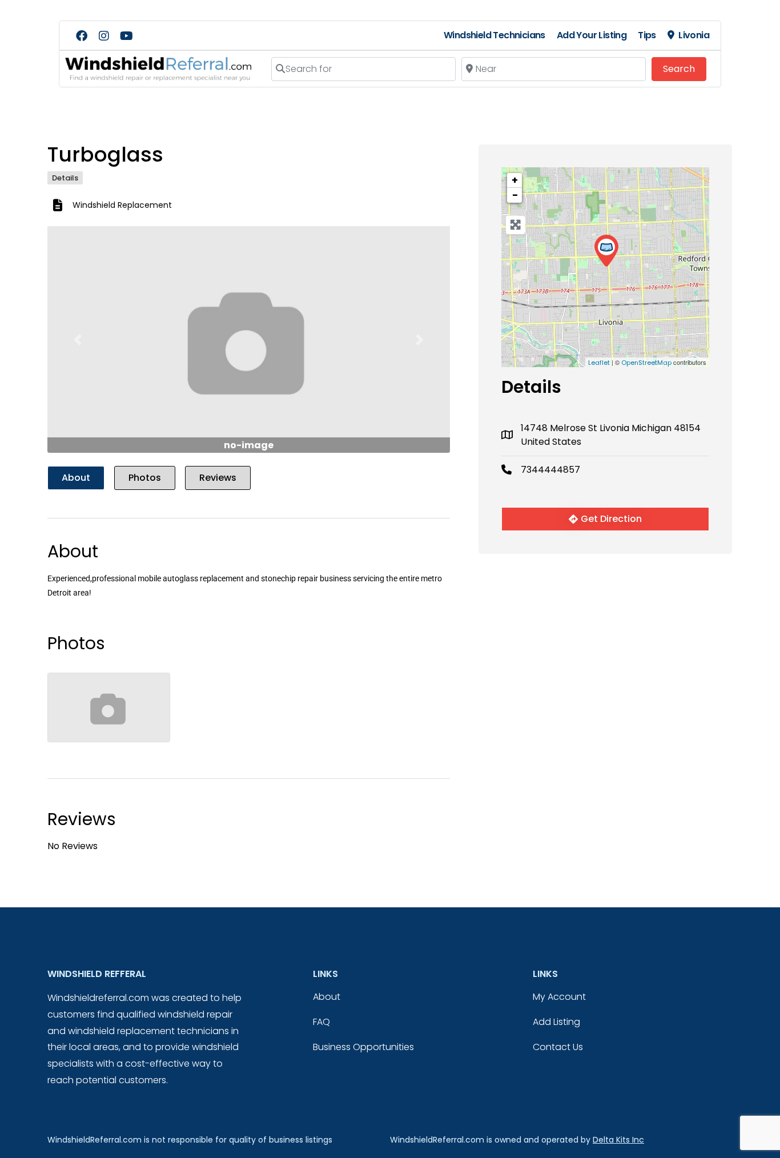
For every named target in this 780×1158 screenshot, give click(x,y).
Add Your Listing (591, 35)
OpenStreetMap (646, 362)
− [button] (515, 195)
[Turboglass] (606, 251)
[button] (77, 339)
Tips (647, 35)
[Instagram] (104, 36)
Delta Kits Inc (618, 1139)
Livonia (693, 35)
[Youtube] (126, 36)
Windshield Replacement (122, 205)
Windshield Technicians (494, 35)
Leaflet (599, 362)
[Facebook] (81, 36)
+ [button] (515, 180)
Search (684, 68)
